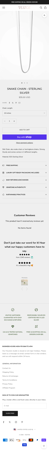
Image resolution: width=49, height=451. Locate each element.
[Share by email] (19, 103)
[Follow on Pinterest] (22, 422)
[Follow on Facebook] (3, 422)
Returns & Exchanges (10, 376)
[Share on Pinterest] (16, 103)
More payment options (24, 143)
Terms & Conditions (9, 380)
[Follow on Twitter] (10, 422)
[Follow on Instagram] (16, 422)
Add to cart (24, 130)
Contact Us (6, 368)
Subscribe (10, 413)
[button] (22, 289)
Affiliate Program (8, 388)
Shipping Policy (8, 372)
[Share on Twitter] (13, 103)
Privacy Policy (7, 384)
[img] (24, 254)
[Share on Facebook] (9, 103)
